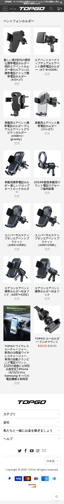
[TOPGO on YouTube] (31, 451)
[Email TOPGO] (44, 451)
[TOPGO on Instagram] (37, 451)
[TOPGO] (32, 8)
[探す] (51, 8)
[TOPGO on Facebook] (25, 451)
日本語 (50, 461)
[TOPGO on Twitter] (19, 451)
